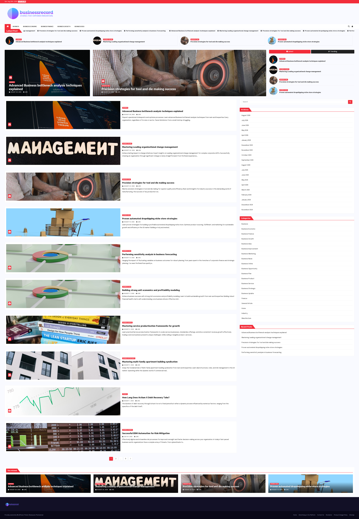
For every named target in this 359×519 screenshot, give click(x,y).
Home (244, 308)
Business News (247, 259)
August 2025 (246, 165)
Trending (333, 51)
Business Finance (47, 26)
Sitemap (351, 515)
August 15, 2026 (129, 257)
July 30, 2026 (128, 436)
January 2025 (246, 200)
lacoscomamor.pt (248, 381)
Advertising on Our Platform (307, 515)
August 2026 (246, 115)
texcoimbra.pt (247, 412)
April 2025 (245, 185)
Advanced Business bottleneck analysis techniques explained (45, 87)
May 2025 (245, 180)
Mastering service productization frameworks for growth (151, 326)
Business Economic (30, 26)
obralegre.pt (246, 406)
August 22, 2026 (128, 92)
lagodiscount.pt (247, 378)
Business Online (89, 39)
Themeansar (39, 515)
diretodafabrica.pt (248, 389)
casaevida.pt (246, 400)
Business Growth (63, 26)
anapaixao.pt (246, 370)
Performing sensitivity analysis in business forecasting (149, 254)
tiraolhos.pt (246, 445)
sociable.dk (246, 426)
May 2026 (245, 130)
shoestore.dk (246, 423)
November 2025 (247, 150)
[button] (349, 26)
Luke (26, 92)
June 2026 (245, 125)
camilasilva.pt (246, 367)
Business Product (248, 278)
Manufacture (176, 39)
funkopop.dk (246, 437)
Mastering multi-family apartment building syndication (150, 361)
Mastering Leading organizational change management (105, 42)
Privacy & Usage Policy (341, 515)
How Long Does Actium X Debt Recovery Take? (145, 397)
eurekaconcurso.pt (248, 384)
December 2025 (247, 145)
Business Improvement (250, 249)
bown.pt (244, 386)
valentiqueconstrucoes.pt (251, 409)
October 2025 (246, 155)
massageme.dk (247, 440)
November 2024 (247, 210)
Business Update (248, 293)
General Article (247, 303)
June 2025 (245, 175)
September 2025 (247, 160)
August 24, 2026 (129, 150)
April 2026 (245, 135)
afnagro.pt (245, 364)
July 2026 (245, 120)
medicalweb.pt (247, 375)
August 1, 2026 (129, 401)
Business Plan (127, 286)
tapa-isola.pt (246, 395)
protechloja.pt (247, 372)
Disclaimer (329, 515)
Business (16, 26)
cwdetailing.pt (247, 403)
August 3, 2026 (129, 365)
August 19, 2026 (129, 222)
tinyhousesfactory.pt (249, 392)
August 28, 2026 (16, 92)
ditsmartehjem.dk (248, 431)
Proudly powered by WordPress (14, 515)
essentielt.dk (246, 420)
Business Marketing (249, 254)
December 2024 (247, 205)
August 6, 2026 (129, 329)
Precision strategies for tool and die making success (191, 42)
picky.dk (244, 434)
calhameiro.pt (246, 398)
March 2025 (246, 190)
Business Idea (79, 26)
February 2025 (246, 195)
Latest (290, 51)
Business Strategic (248, 288)
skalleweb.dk (246, 429)
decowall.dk (246, 443)
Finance (125, 394)
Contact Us (320, 515)
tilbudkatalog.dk (247, 414)
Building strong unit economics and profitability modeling (151, 290)
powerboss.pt (247, 361)
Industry (245, 313)
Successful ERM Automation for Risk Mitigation (146, 433)
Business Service (127, 322)
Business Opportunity (129, 358)
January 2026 (246, 140)
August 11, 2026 (129, 293)
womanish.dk (246, 417)
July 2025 (245, 170)
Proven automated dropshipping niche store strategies (280, 42)
